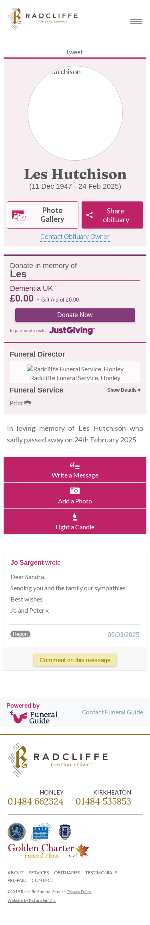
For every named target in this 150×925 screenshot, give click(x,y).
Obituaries (67, 872)
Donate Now (75, 315)
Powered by (23, 705)
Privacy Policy (79, 891)
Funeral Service (36, 390)
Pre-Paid (17, 880)
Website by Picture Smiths (32, 900)
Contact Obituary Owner (75, 236)
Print (17, 402)
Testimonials (101, 872)
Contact (43, 880)
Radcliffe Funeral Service (44, 20)
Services (39, 872)
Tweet (74, 51)
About (16, 872)
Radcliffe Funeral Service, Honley (75, 377)
